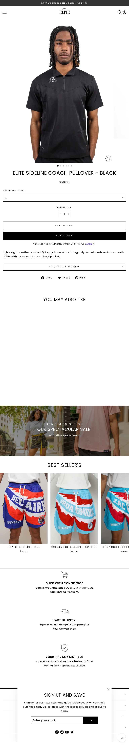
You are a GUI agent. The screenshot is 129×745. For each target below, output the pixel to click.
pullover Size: (14, 190)
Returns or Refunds (64, 266)
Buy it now (64, 235)
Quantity (64, 207)
